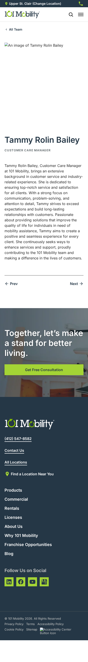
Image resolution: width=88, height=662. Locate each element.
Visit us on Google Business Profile (44, 581)
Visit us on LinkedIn (9, 581)
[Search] (69, 14)
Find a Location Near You (32, 474)
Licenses (13, 517)
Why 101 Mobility (21, 535)
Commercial (16, 499)
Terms (30, 624)
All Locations (16, 462)
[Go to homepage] (22, 14)
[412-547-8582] (80, 3)
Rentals (12, 508)
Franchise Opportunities (28, 544)
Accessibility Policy (50, 624)
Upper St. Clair (20, 3)
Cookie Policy (14, 629)
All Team (15, 29)
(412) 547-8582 (18, 438)
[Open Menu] (81, 14)
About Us (14, 526)
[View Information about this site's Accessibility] (59, 631)
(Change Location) (46, 3)
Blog (9, 553)
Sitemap (31, 629)
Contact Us (14, 450)
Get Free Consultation (44, 369)
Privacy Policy (14, 624)
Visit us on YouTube (32, 581)
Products (13, 490)
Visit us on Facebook (20, 581)
